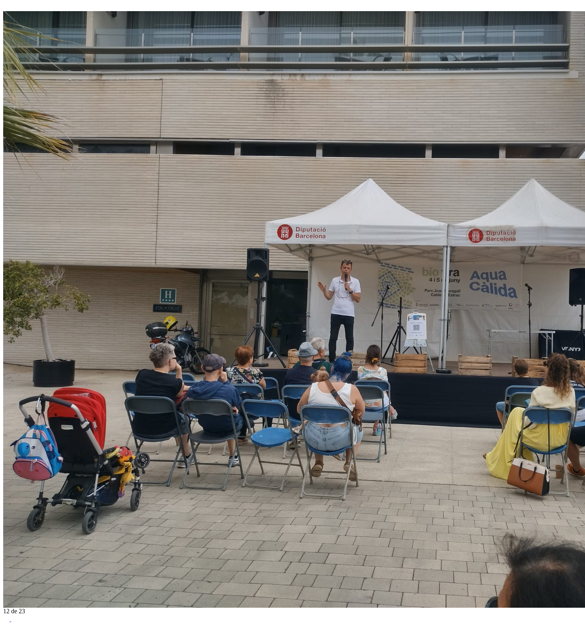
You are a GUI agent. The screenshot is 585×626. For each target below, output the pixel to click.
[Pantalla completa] (7, 619)
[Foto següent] (14, 7)
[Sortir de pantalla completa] (14, 619)
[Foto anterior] (6, 7)
